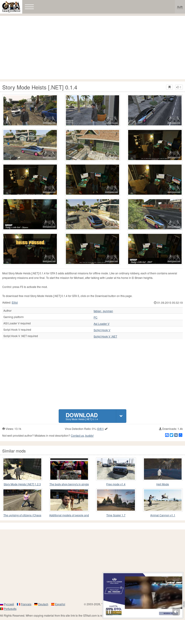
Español (60, 604)
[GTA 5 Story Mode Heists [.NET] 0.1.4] (30, 110)
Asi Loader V (101, 324)
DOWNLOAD (82, 416)
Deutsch (43, 604)
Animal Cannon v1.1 (162, 515)
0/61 (100, 429)
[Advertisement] (92, 47)
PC (95, 317)
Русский (9, 604)
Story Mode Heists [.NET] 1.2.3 (22, 484)
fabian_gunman (103, 311)
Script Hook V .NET (105, 336)
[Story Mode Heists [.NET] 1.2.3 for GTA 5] (22, 469)
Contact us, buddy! (82, 435)
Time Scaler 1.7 (115, 515)
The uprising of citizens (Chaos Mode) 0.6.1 (22, 515)
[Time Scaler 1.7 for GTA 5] (116, 500)
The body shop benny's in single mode (69, 484)
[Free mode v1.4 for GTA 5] (116, 469)
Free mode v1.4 (115, 484)
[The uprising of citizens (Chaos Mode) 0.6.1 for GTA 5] (22, 500)
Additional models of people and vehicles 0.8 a (69, 515)
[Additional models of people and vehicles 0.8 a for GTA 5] (69, 500)
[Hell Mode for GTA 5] (163, 469)
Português (10, 608)
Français (26, 604)
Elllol (15, 302)
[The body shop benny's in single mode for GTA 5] (69, 469)
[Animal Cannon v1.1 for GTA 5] (163, 500)
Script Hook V (102, 330)
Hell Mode (162, 484)
